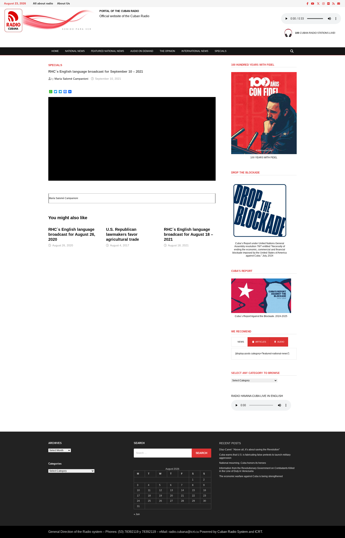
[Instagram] (323, 3)
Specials (220, 51)
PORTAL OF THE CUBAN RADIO (119, 11)
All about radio (43, 3)
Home (55, 51)
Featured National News (107, 51)
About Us (63, 3)
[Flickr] (328, 3)
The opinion (167, 51)
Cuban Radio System (232, 531)
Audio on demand (141, 51)
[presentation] (239, 342)
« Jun (137, 514)
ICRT (258, 531)
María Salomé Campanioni (71, 78)
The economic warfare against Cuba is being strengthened (251, 476)
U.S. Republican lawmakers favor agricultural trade (122, 234)
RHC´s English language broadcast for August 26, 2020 (71, 234)
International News (194, 51)
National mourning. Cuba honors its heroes (242, 463)
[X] (318, 3)
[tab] (239, 342)
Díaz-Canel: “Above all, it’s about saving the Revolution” (249, 449)
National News (75, 51)
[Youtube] (313, 3)
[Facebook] (308, 3)
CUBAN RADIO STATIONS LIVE (314, 33)
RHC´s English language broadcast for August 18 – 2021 (188, 234)
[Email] (338, 3)
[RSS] (333, 3)
